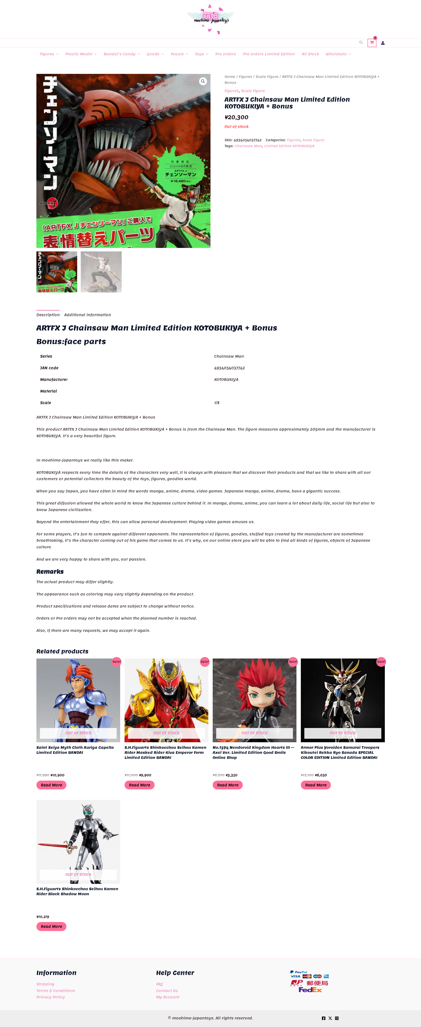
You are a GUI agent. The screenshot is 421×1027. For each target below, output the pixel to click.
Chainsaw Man (248, 146)
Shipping (45, 984)
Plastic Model (78, 53)
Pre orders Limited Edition (269, 53)
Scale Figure (267, 76)
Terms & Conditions (55, 990)
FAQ (159, 984)
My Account (167, 996)
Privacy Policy (50, 996)
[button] (361, 43)
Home (230, 76)
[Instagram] (337, 1018)
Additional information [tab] (87, 314)
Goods (153, 53)
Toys (199, 53)
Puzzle (177, 53)
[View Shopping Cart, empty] (371, 43)
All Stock (310, 53)
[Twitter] (330, 1018)
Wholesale (336, 53)
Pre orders (225, 53)
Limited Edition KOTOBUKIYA (289, 146)
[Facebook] (324, 1018)
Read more (51, 784)
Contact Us (167, 990)
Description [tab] (48, 314)
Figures (47, 53)
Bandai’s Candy (120, 53)
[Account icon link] (383, 43)
